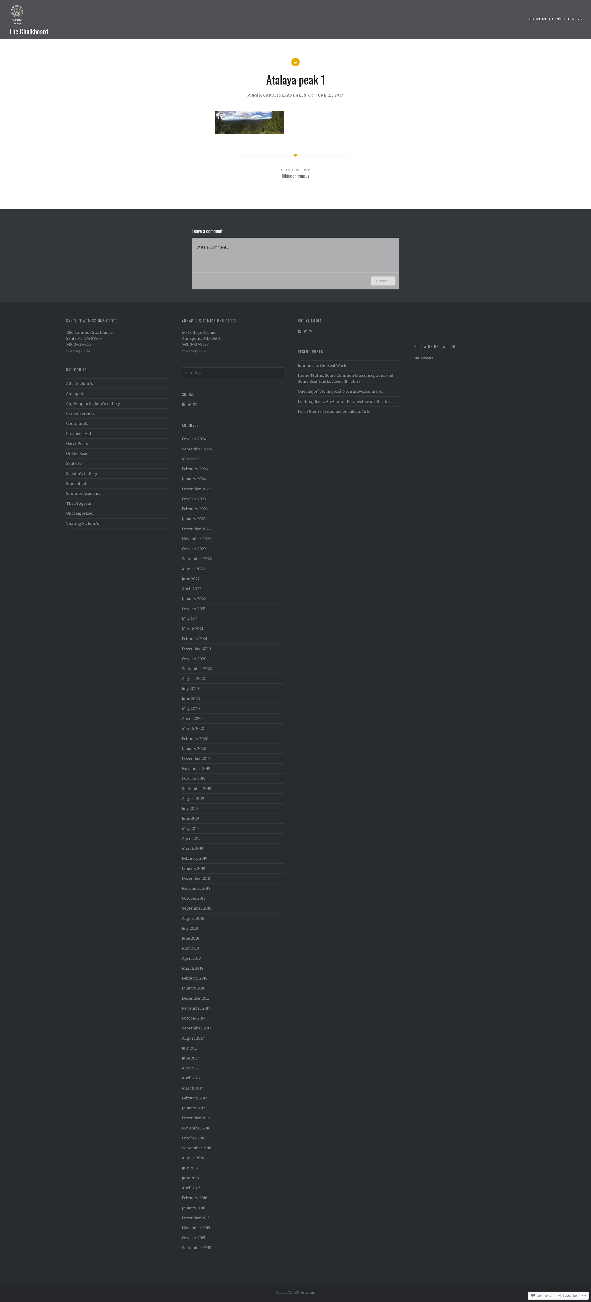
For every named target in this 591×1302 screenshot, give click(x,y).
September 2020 (197, 668)
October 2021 (193, 608)
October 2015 (193, 1237)
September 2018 (196, 908)
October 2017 (193, 1018)
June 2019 (190, 818)
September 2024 (197, 449)
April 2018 (191, 958)
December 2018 (196, 878)
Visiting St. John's (82, 523)
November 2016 (196, 1128)
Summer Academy (83, 493)
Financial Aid (78, 433)
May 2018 (190, 948)
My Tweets (423, 358)
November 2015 (196, 1228)
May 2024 (191, 459)
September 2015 (196, 1247)
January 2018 (193, 988)
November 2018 (196, 888)
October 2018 (194, 898)
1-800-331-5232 (78, 344)
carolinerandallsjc (287, 95)
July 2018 (190, 928)
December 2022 (196, 529)
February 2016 (194, 1198)
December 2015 (196, 1218)
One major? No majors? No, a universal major (340, 391)
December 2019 (196, 758)
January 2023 (194, 518)
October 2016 (193, 1138)
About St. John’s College (555, 19)
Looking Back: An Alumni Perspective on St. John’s (345, 401)
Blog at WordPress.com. (295, 1292)
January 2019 (193, 868)
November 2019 (196, 768)
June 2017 (190, 1058)
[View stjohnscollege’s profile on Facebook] (184, 405)
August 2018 (193, 918)
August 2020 (193, 678)
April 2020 (192, 718)
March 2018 (192, 968)
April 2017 (191, 1078)
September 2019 (196, 788)
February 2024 (195, 469)
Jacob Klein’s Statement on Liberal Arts (334, 411)
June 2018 (190, 938)
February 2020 (195, 738)
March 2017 (192, 1088)
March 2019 (192, 848)
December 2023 (196, 489)
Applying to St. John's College (93, 403)
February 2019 (194, 858)
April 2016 (191, 1188)
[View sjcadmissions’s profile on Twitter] (189, 405)
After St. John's (79, 383)
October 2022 (194, 548)
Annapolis (75, 393)
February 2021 (194, 638)
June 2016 (190, 1178)
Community (77, 423)
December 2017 (196, 998)
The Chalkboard (28, 31)
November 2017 (196, 1008)
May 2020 (191, 708)
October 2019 (193, 778)
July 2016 (190, 1168)
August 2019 (193, 798)
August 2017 (193, 1038)
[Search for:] (233, 372)
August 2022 (193, 569)
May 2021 (190, 618)
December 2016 (196, 1118)
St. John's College (82, 473)
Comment (383, 281)
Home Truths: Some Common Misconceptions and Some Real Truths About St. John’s (345, 378)
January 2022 (194, 598)
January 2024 (194, 478)
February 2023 (195, 509)
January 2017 (193, 1108)
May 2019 (190, 828)
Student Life (77, 483)
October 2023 (194, 499)
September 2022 (197, 558)
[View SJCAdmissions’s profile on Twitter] (305, 331)
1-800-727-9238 (195, 344)
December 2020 (196, 648)
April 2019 (191, 838)
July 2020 (190, 688)
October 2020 (194, 658)
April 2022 (191, 588)
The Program (78, 503)
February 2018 (195, 978)
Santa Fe (73, 463)
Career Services (80, 413)
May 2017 (190, 1068)
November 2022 (196, 539)
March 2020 (193, 728)
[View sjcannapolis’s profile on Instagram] (311, 331)
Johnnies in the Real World (322, 365)
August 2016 (193, 1158)
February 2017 (194, 1098)
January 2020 (194, 748)
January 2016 (193, 1208)
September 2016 (196, 1148)
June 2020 (191, 698)
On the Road (77, 453)
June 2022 (191, 579)
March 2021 (192, 628)
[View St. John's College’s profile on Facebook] (300, 331)
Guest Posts (77, 443)
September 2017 (196, 1028)
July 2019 (190, 808)
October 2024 (194, 439)
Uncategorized (79, 513)
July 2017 (190, 1048)
